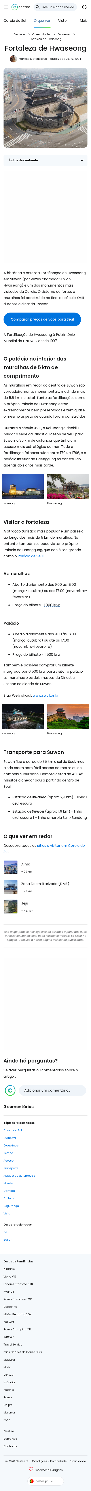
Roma (8, 1397)
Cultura (9, 1198)
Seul (6, 1232)
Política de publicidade (68, 940)
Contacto (10, 1446)
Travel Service (13, 1344)
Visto (62, 20)
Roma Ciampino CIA (18, 1329)
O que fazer (11, 1145)
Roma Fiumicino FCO (18, 1299)
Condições (39, 1461)
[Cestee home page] (20, 7)
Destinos (19, 34)
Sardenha (10, 1307)
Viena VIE (10, 1276)
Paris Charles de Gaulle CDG (23, 1352)
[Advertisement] (45, 217)
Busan (8, 1240)
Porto (7, 1420)
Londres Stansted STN (18, 1284)
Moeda (8, 1183)
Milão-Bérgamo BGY (17, 1314)
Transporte (11, 1168)
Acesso (8, 1160)
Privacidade (58, 1461)
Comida (9, 1191)
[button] (6, 7)
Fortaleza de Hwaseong (45, 39)
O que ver (42, 20)
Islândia (9, 1382)
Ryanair (9, 1292)
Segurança (11, 1206)
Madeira (9, 1359)
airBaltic (9, 1269)
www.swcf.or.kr (46, 695)
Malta (7, 1367)
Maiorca (9, 1412)
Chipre (8, 1405)
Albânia (9, 1390)
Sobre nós (10, 1439)
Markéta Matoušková (33, 59)
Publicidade (78, 1461)
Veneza (8, 1375)
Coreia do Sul (15, 20)
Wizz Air (8, 1337)
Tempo (8, 1153)
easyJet (9, 1322)
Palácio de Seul (31, 556)
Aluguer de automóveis (19, 1176)
